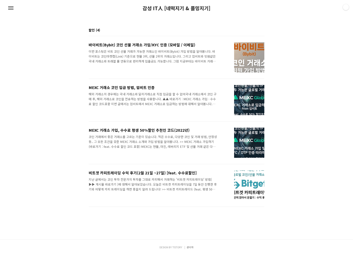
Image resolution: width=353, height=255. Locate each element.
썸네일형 (256, 30)
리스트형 (261, 30)
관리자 (190, 247)
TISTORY (177, 247)
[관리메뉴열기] (346, 7)
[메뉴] (11, 8)
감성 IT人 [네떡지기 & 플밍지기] (176, 8)
